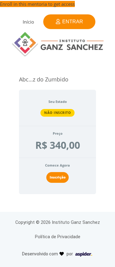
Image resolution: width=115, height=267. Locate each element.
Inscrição (58, 177)
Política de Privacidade (57, 236)
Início (28, 22)
